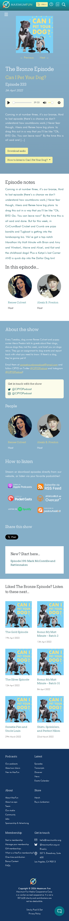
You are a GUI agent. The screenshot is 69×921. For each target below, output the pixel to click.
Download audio (16, 150)
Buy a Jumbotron (41, 802)
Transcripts (39, 768)
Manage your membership (17, 844)
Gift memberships (13, 849)
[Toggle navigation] (6, 14)
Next (44, 57)
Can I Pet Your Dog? (25, 77)
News (36, 777)
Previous (27, 57)
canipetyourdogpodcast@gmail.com (39, 364)
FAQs (7, 866)
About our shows (12, 768)
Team (7, 806)
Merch (37, 798)
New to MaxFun (12, 772)
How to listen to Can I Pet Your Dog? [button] (27, 160)
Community (10, 815)
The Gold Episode (16, 632)
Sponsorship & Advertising (17, 823)
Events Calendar (41, 781)
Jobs (7, 819)
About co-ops (11, 802)
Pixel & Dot (38, 910)
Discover (38, 772)
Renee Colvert (17, 302)
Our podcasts (11, 764)
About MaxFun (11, 798)
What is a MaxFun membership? (19, 853)
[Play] (8, 102)
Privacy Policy (35, 914)
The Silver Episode (17, 679)
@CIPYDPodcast (38, 368)
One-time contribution (15, 857)
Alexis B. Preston (47, 302)
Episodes (38, 764)
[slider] (22, 102)
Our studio (10, 810)
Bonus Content (11, 861)
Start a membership (14, 840)
